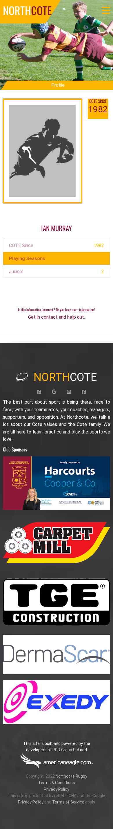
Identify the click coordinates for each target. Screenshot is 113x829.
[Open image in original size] (56, 483)
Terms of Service (68, 802)
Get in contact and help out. (56, 317)
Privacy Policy (56, 789)
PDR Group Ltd (65, 750)
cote (65, 377)
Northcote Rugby (71, 776)
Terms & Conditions (56, 782)
